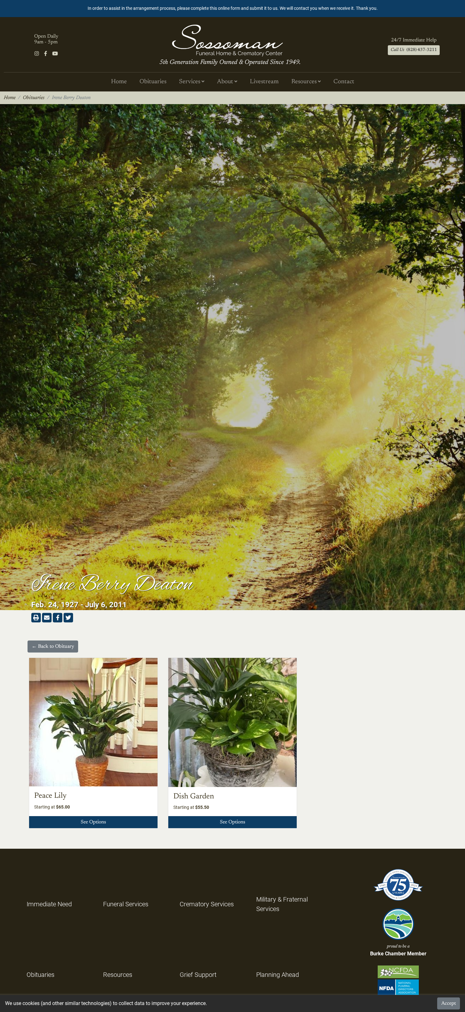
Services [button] (190, 82)
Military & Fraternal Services (282, 904)
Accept (448, 1003)
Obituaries (153, 82)
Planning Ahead (277, 974)
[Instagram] (36, 54)
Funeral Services (125, 904)
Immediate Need (49, 904)
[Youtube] (55, 54)
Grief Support (198, 974)
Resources (117, 974)
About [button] (225, 82)
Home (119, 82)
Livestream (264, 82)
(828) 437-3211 (414, 50)
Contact (343, 82)
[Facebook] (45, 54)
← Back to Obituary (53, 646)
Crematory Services (207, 904)
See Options (93, 822)
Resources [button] (304, 82)
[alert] (232, 8)
